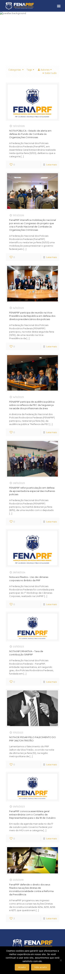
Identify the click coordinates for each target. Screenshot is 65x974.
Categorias (14, 69)
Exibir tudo (51, 73)
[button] (59, 6)
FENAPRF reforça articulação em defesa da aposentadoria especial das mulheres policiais (32, 491)
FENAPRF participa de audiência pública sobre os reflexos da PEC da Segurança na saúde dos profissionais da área (31, 405)
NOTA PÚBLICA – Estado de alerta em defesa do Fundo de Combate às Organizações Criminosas (30, 134)
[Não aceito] (60, 960)
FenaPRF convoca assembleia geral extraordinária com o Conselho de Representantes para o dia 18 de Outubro (32, 814)
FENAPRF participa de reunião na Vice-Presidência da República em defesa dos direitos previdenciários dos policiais (32, 316)
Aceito (22, 967)
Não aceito (40, 967)
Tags (29, 69)
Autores (45, 69)
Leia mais (51, 164)
